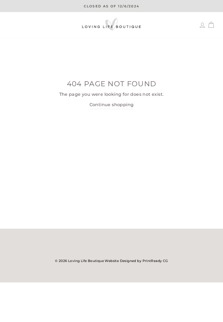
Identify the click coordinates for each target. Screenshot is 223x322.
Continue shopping (111, 104)
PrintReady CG (155, 261)
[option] (111, 6)
